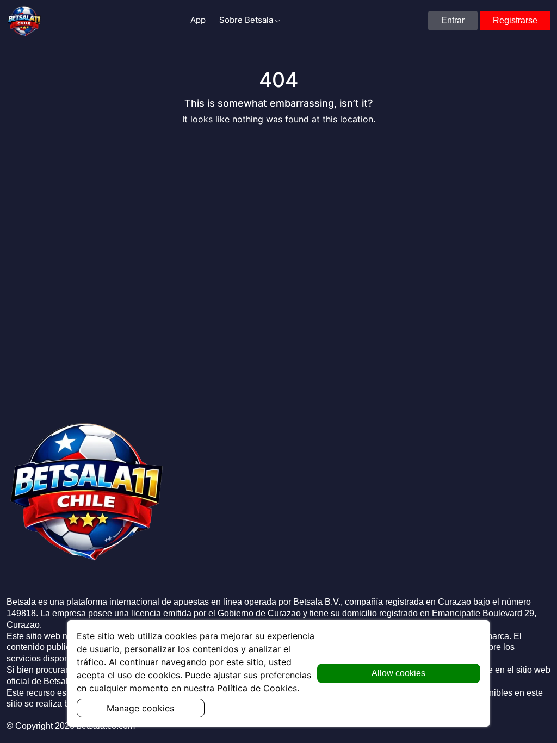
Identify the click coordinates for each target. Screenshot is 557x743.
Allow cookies (398, 673)
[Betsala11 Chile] (24, 20)
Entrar (453, 20)
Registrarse (515, 20)
